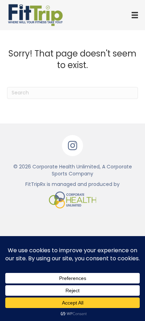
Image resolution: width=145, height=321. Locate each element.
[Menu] (134, 15)
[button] (72, 145)
